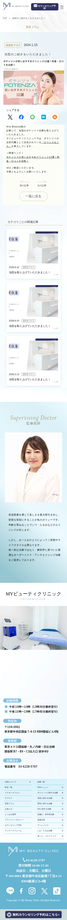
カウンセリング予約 (13, 825)
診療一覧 (41, 782)
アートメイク (43, 825)
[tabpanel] (33, 628)
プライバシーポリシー (14, 820)
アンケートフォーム (13, 831)
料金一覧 (8, 787)
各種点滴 (41, 820)
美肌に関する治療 (44, 798)
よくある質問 (10, 814)
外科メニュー (43, 787)
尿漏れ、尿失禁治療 (45, 814)
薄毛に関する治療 (44, 804)
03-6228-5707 (27, 766)
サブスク (8, 798)
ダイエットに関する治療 (47, 793)
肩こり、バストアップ (46, 836)
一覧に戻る (33, 196)
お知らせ (8, 809)
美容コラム (9, 804)
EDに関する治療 (44, 809)
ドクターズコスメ (12, 793)
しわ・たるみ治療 (44, 831)
